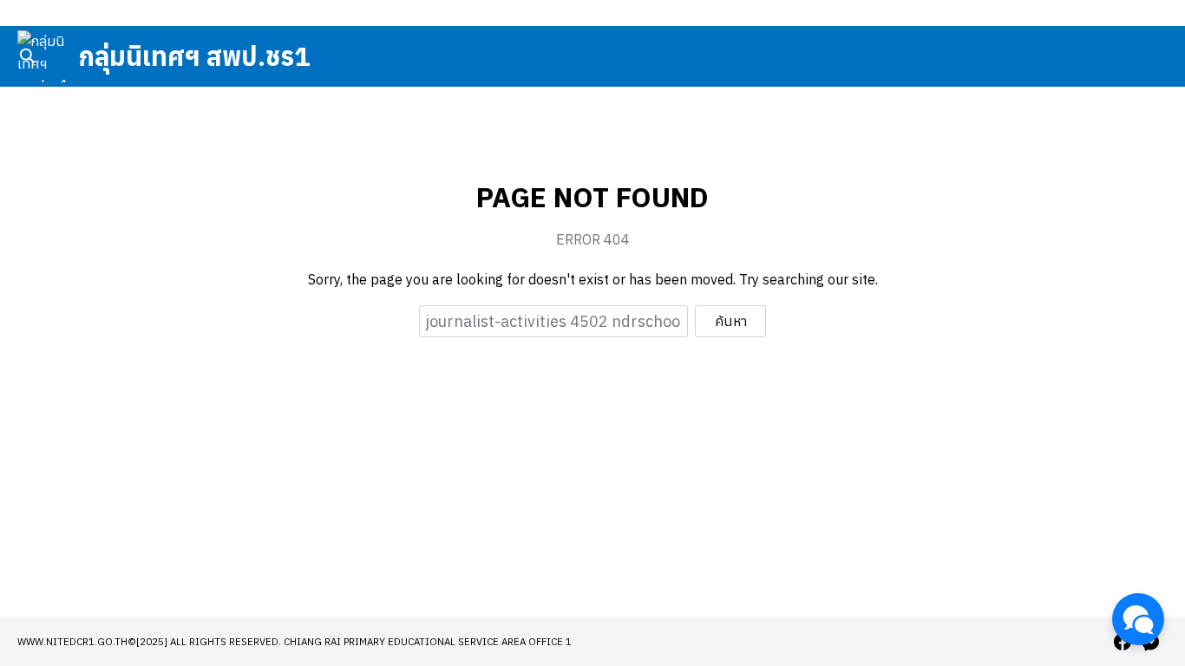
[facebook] (1122, 641)
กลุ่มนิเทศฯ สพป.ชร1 (194, 56)
